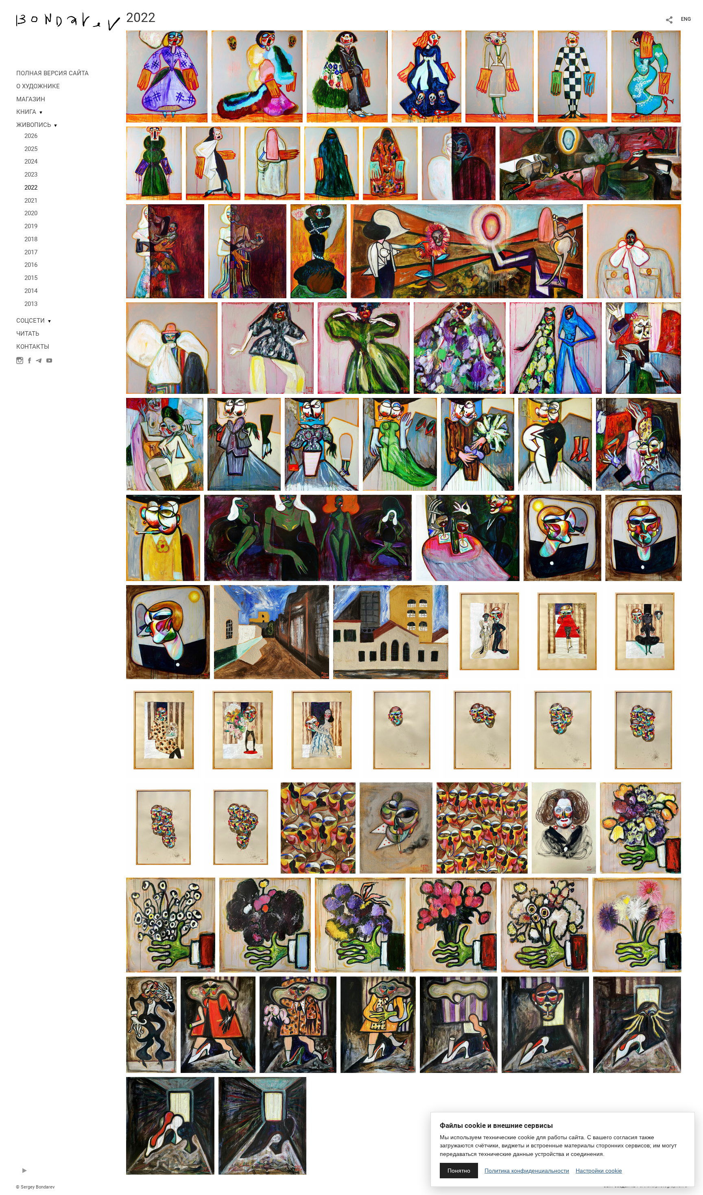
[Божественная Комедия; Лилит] (166, 76)
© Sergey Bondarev (35, 1187)
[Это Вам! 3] (265, 924)
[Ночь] (308, 537)
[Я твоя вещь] (567, 631)
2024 (30, 161)
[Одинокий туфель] (170, 1125)
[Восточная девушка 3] (390, 162)
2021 (30, 200)
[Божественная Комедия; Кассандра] (646, 76)
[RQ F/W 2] (364, 347)
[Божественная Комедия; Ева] (426, 76)
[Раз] (401, 730)
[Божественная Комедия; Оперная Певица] (154, 162)
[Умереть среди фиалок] (242, 730)
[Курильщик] (396, 827)
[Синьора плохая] (151, 1024)
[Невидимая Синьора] (459, 1024)
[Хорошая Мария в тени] (165, 250)
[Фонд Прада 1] (390, 631)
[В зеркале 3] (168, 631)
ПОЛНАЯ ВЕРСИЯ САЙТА (52, 73)
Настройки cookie (599, 1170)
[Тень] (459, 162)
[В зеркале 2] (643, 537)
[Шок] (637, 1024)
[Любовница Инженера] (545, 1024)
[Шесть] (240, 827)
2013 (30, 304)
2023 (30, 174)
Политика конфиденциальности (527, 1170)
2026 (30, 136)
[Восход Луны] (590, 162)
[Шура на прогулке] (643, 347)
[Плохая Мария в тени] (247, 250)
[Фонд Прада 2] (271, 631)
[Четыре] (643, 730)
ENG (686, 19)
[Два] (481, 730)
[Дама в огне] (318, 250)
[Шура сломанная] (400, 444)
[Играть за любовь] (321, 730)
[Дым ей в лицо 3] (298, 1024)
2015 (30, 278)
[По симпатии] (489, 631)
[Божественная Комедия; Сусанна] (257, 76)
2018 (30, 239)
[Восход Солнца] (467, 250)
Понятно (459, 1170)
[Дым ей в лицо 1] (378, 1024)
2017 (30, 252)
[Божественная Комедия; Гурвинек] (499, 76)
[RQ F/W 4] (556, 347)
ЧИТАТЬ (27, 333)
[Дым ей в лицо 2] (218, 1024)
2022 (30, 187)
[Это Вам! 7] (636, 924)
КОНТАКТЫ (32, 346)
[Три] (562, 730)
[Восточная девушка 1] (272, 162)
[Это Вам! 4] (360, 924)
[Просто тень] (262, 1125)
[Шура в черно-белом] (555, 444)
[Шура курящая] (163, 537)
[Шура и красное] (468, 537)
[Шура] (164, 444)
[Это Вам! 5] (453, 924)
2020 (30, 213)
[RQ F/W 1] (460, 347)
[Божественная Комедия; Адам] (347, 76)
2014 (30, 291)
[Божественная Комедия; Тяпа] (572, 76)
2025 (30, 149)
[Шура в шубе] (477, 444)
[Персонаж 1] (172, 347)
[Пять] (162, 827)
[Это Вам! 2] (170, 924)
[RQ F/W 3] (268, 347)
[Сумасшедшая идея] (644, 631)
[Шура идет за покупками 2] (322, 444)
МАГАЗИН (30, 99)
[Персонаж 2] (634, 250)
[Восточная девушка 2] (331, 162)
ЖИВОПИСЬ (33, 125)
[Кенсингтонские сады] (163, 730)
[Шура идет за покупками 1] (244, 444)
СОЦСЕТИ (30, 320)
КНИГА (26, 112)
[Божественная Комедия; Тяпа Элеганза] (213, 162)
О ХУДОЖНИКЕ (38, 86)
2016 (30, 265)
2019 (30, 226)
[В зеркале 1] (562, 537)
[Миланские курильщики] (318, 827)
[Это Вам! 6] (544, 924)
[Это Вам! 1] (640, 827)
